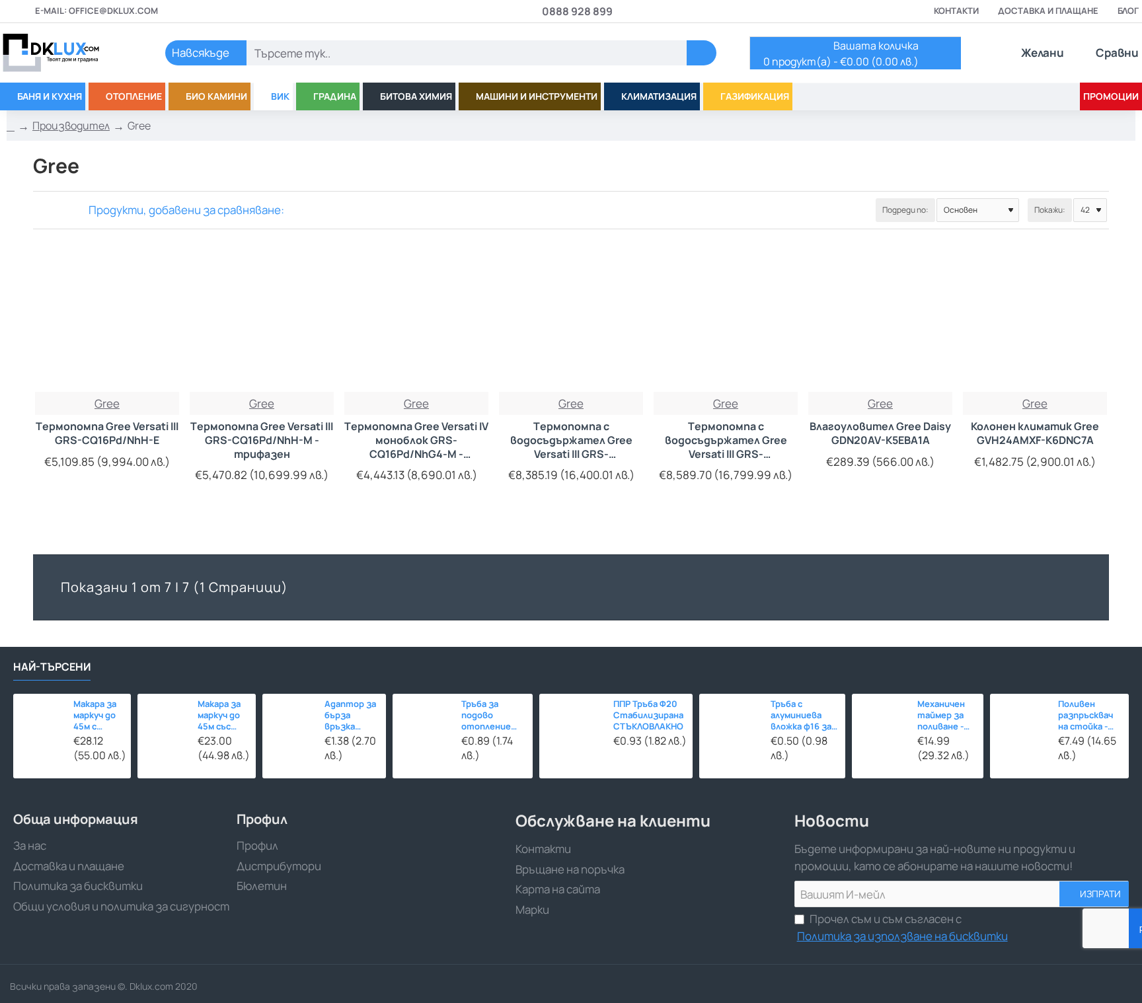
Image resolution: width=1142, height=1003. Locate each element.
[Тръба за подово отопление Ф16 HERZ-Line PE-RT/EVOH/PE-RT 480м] (423, 724)
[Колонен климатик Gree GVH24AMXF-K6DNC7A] (1035, 320)
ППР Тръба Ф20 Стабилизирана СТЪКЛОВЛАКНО (648, 715)
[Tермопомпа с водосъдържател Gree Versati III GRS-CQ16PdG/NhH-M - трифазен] (726, 320)
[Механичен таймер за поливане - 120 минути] (880, 722)
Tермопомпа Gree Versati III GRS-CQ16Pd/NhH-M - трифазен (261, 440)
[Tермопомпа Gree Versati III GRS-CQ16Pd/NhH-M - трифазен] (262, 320)
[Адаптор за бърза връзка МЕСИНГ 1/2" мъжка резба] (290, 721)
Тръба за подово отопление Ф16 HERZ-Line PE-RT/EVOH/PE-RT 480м (492, 715)
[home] (11, 126)
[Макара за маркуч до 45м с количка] (39, 720)
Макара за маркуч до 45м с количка (94, 715)
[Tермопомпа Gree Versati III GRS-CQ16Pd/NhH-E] (107, 320)
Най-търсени (52, 667)
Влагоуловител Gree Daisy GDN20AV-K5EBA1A (880, 433)
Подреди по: (905, 209)
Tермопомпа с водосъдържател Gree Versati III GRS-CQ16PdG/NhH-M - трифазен (726, 440)
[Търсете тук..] (701, 52)
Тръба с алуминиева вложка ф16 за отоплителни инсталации (802, 715)
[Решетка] (41, 210)
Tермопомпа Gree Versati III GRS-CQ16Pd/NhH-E (107, 433)
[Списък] (58, 210)
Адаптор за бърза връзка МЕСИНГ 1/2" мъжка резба (351, 715)
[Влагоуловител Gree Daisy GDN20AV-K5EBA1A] (880, 320)
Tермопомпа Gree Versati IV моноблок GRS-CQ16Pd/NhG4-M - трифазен (416, 440)
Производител (71, 125)
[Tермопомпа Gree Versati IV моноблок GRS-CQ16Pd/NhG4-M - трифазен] (416, 320)
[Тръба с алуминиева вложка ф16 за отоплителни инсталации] (731, 725)
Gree (107, 403)
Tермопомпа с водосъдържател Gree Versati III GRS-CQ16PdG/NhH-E (571, 440)
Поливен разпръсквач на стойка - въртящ (1085, 715)
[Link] (66, 53)
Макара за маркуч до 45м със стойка (219, 715)
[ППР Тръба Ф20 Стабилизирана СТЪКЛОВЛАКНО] (573, 727)
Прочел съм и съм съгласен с (902, 927)
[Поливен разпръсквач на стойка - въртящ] (1020, 724)
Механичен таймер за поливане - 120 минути (943, 715)
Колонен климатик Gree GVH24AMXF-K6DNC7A (1035, 433)
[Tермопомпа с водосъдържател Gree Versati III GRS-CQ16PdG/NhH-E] (571, 320)
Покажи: (1049, 209)
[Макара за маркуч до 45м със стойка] (164, 720)
